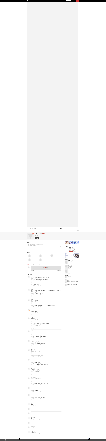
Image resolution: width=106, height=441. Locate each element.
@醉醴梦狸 (39, 383)
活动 (35, 0)
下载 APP (39, 0)
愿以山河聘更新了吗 (33, 377)
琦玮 (31, 403)
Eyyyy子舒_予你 (33, 368)
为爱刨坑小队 (34, 279)
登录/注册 (73, 0)
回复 (39, 278)
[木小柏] (40, 255)
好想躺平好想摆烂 (33, 426)
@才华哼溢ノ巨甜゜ (39, 323)
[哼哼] (29, 255)
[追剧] (43, 233)
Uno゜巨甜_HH (34, 284)
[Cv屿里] (40, 259)
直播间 (32, 0)
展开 (76, 249)
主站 (29, 0)
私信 (75, 251)
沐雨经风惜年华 (33, 417)
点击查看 (36, 286)
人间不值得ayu (34, 383)
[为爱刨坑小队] (66, 249)
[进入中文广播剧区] (72, 255)
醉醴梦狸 (33, 293)
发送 (61, 228)
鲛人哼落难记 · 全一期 (38, 233)
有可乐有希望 (32, 330)
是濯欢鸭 (32, 289)
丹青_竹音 (32, 317)
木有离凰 (32, 358)
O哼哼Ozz (32, 276)
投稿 (77, 0)
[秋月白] (51, 255)
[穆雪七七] (29, 259)
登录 (44, 267)
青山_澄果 (32, 299)
